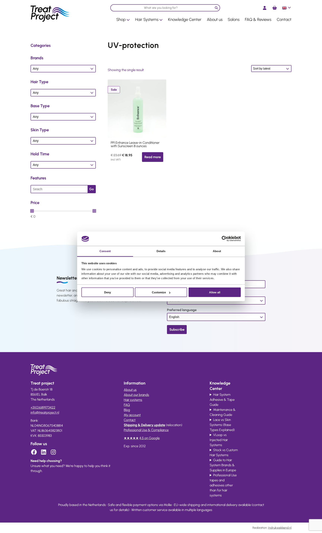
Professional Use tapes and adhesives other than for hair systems (223, 485)
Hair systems (133, 400)
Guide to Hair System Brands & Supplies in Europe (223, 465)
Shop (121, 19)
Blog (127, 410)
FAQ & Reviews (258, 19)
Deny (107, 292)
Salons (233, 19)
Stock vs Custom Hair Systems (224, 452)
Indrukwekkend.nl (279, 527)
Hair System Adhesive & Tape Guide (222, 400)
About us (214, 19)
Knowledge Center (184, 19)
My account (132, 415)
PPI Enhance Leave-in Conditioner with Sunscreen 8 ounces (135, 144)
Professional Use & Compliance (146, 430)
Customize (159, 292)
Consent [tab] (105, 251)
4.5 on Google (149, 438)
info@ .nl (45, 412)
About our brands (136, 395)
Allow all (214, 292)
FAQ (127, 405)
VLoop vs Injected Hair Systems (219, 440)
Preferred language (182, 310)
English (286, 9)
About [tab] (217, 251)
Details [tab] (161, 251)
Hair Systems (146, 19)
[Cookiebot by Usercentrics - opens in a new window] (224, 239)
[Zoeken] (216, 8)
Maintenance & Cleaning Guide (223, 412)
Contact (284, 19)
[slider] (32, 211)
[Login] (264, 8)
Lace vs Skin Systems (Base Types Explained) (222, 425)
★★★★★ (131, 438)
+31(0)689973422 (43, 407)
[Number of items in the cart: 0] (274, 8)
